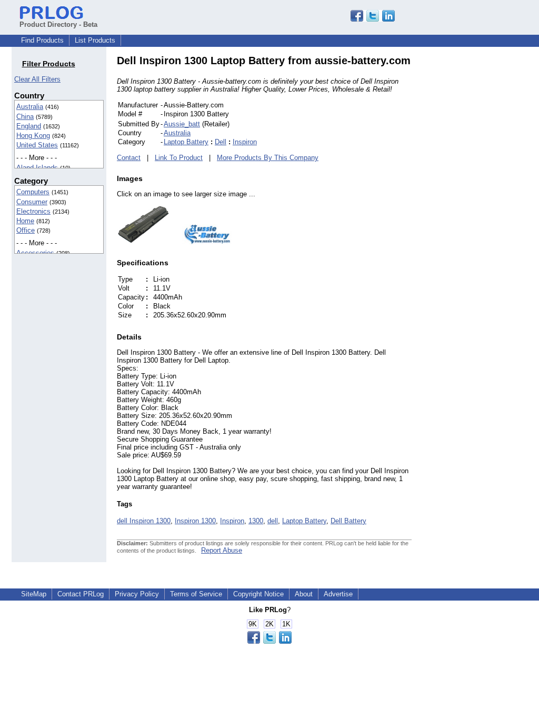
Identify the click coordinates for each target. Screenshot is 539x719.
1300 (255, 521)
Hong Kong (33, 135)
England (28, 126)
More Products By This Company (267, 158)
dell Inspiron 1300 (144, 521)
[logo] (201, 242)
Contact (129, 158)
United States (37, 145)
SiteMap (33, 594)
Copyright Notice (258, 594)
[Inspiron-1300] (143, 242)
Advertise (338, 594)
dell (272, 521)
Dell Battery (348, 521)
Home (25, 221)
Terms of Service (196, 594)
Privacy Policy (137, 594)
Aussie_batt (182, 124)
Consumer (31, 202)
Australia (29, 107)
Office (25, 230)
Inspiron (245, 142)
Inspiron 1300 (195, 521)
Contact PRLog (80, 594)
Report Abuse (221, 550)
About (304, 594)
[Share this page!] (373, 19)
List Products (95, 40)
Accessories (35, 253)
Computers (32, 192)
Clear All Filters (37, 79)
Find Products (42, 40)
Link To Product (179, 158)
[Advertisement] (483, 213)
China (25, 117)
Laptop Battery (186, 142)
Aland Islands (37, 168)
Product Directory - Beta (58, 24)
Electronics (33, 211)
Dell (220, 142)
